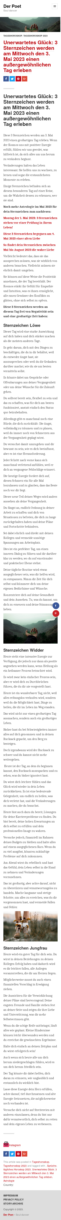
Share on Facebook (6, 78)
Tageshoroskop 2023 (35, 35)
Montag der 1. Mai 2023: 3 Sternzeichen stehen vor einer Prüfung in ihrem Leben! (30, 222)
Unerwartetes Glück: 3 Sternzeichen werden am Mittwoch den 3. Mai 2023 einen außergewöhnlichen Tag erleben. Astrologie (30, 1175)
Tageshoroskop (12, 35)
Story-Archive (13, 1203)
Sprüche (51, 1165)
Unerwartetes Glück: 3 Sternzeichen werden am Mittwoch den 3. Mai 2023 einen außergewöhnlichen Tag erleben (30, 56)
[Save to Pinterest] (56, 613)
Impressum (10, 1195)
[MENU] (55, 6)
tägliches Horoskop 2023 (17, 1169)
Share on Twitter (12, 78)
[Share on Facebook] (56, 605)
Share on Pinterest (18, 78)
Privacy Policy (13, 1199)
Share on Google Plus (24, 78)
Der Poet (12, 6)
